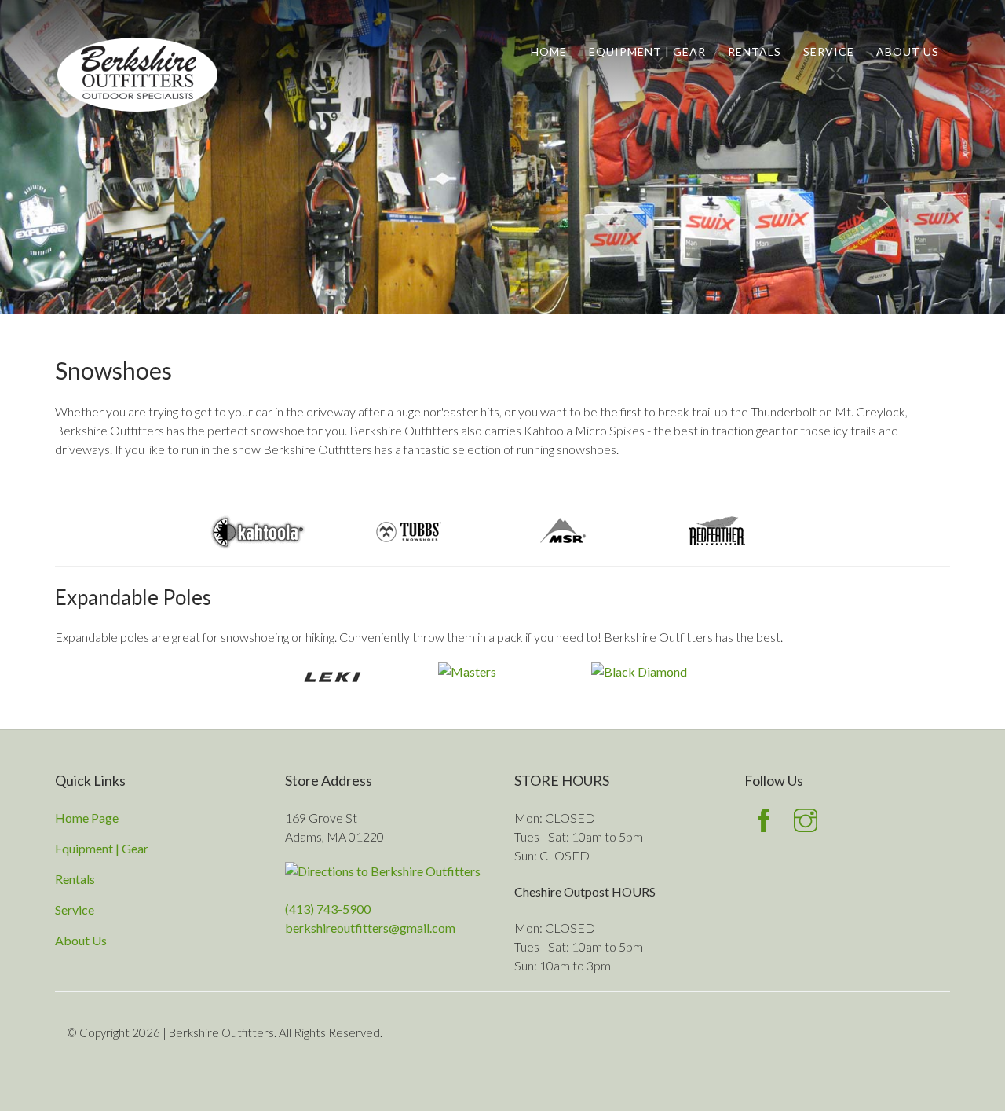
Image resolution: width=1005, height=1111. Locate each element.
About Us (907, 51)
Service (828, 51)
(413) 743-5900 (328, 908)
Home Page (87, 817)
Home (549, 51)
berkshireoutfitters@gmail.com (370, 927)
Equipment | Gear (647, 51)
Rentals (754, 51)
